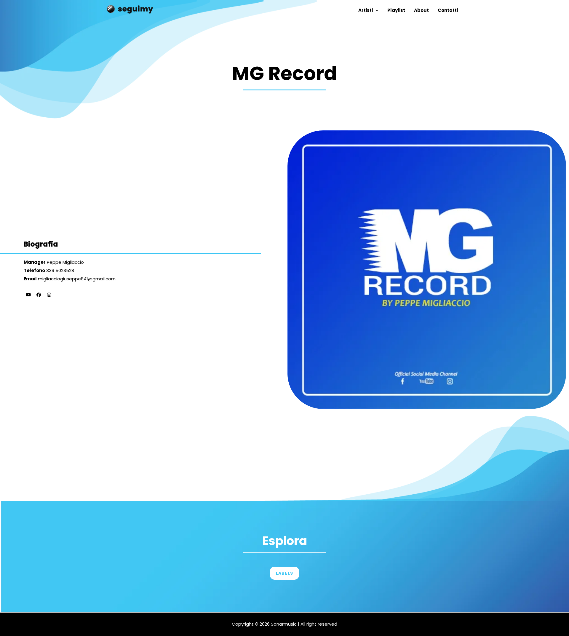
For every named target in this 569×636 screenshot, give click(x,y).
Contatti (448, 10)
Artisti (365, 10)
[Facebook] (38, 294)
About (421, 10)
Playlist (396, 10)
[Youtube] (28, 294)
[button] (284, 573)
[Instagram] (48, 294)
